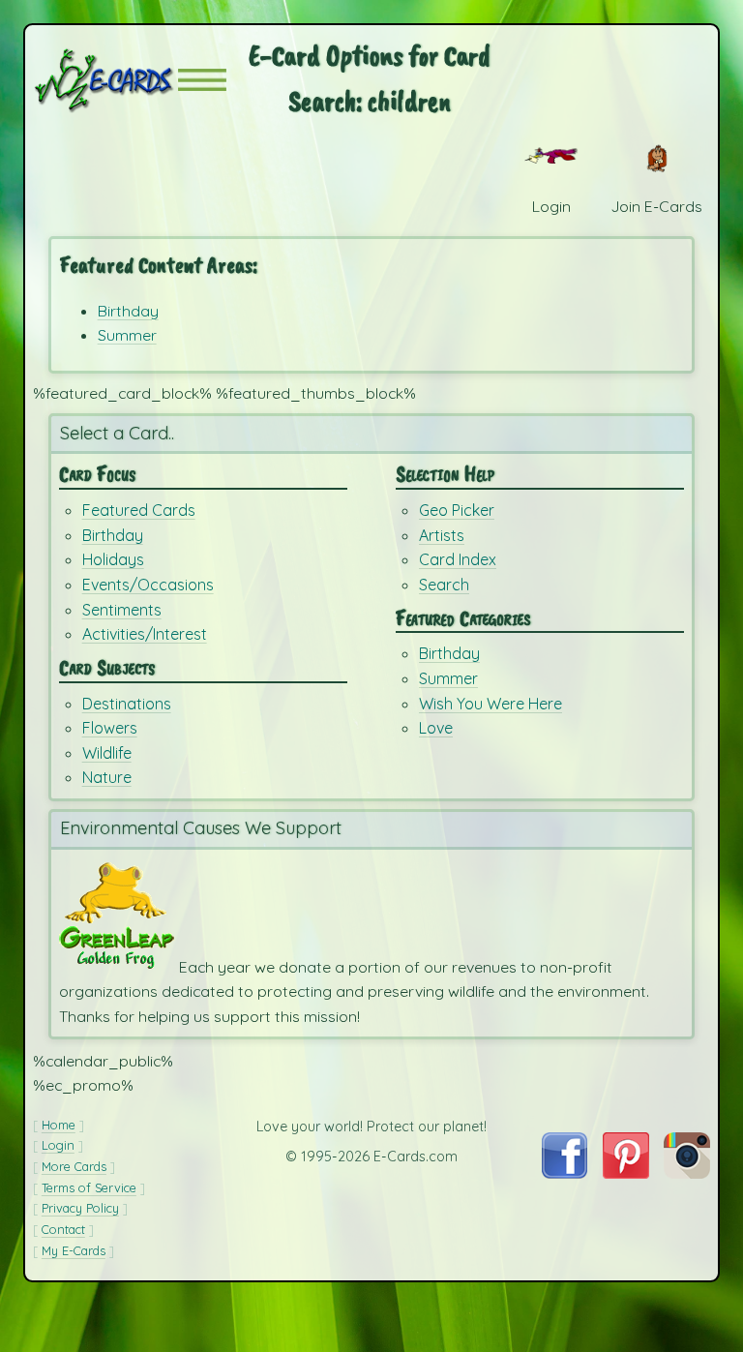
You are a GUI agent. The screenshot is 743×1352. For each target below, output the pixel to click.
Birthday (128, 310)
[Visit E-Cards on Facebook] (564, 1173)
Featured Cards (138, 510)
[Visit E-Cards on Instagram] (687, 1173)
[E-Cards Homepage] (105, 80)
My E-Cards (73, 1250)
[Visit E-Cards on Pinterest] (626, 1173)
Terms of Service (89, 1187)
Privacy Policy (80, 1208)
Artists (441, 535)
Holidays (113, 559)
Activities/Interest (144, 634)
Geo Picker (456, 510)
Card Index (457, 559)
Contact (63, 1229)
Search (444, 584)
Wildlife (107, 753)
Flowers (109, 727)
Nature (107, 777)
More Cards (74, 1166)
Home (58, 1124)
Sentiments (122, 609)
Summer (127, 335)
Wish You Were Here (490, 703)
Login (58, 1145)
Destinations (126, 703)
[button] (202, 80)
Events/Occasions (148, 584)
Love (436, 727)
